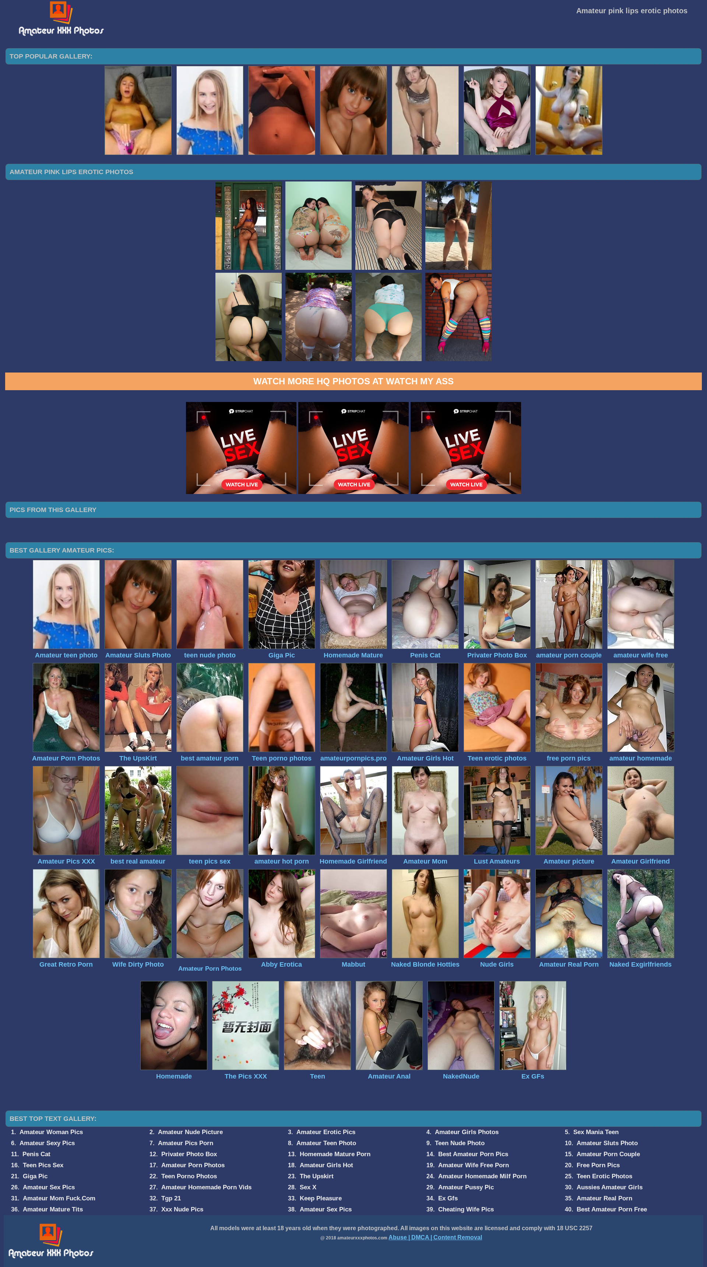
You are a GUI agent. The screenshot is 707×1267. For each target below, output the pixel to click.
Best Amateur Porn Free (612, 1209)
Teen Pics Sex (43, 1165)
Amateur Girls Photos (467, 1132)
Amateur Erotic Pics (325, 1132)
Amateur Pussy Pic (466, 1187)
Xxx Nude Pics (182, 1209)
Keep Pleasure (321, 1198)
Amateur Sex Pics (49, 1187)
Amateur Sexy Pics (47, 1143)
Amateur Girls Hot (326, 1165)
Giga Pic (35, 1176)
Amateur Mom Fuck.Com (59, 1198)
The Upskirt (317, 1176)
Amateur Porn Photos (210, 968)
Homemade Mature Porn (335, 1154)
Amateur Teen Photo (326, 1143)
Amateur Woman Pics (51, 1132)
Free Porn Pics (598, 1165)
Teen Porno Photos (189, 1176)
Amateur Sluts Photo (607, 1143)
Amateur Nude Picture (190, 1132)
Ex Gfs (448, 1198)
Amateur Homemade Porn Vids (206, 1187)
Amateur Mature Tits (53, 1209)
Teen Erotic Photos (604, 1176)
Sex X (308, 1187)
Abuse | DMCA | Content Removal (435, 1237)
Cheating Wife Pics (466, 1209)
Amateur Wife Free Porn (473, 1165)
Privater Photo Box (189, 1154)
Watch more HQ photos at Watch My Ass (353, 381)
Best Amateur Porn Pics (473, 1154)
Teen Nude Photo (460, 1143)
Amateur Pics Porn (185, 1143)
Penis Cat (36, 1154)
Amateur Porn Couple (608, 1154)
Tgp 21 (171, 1198)
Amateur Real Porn (604, 1198)
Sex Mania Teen (596, 1132)
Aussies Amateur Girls (610, 1187)
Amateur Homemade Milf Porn (482, 1176)
